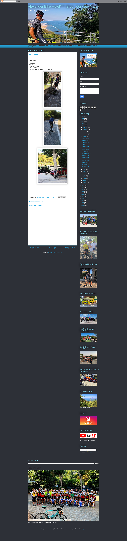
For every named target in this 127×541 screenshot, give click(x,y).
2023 (82, 123)
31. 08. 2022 (85, 138)
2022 (82, 125)
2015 (82, 198)
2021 (82, 185)
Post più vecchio (70, 248)
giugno (84, 171)
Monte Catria (85, 162)
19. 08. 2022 (85, 146)
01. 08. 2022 (85, 166)
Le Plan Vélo (85, 160)
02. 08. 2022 (85, 164)
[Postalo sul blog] (61, 197)
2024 (82, 121)
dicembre (85, 127)
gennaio (85, 182)
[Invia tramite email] (59, 197)
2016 (82, 196)
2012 (82, 205)
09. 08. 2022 (85, 155)
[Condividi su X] (62, 197)
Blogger (83, 529)
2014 (82, 200)
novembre (85, 129)
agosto (85, 136)
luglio (84, 169)
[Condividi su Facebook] (64, 197)
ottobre (85, 131)
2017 (82, 194)
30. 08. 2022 (85, 140)
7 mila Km (85, 144)
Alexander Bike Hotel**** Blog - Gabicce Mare (63, 6)
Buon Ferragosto (86, 153)
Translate (91, 452)
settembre (85, 134)
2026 (82, 116)
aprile (84, 176)
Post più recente (34, 248)
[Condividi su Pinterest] (65, 197)
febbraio (85, 180)
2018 (82, 192)
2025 (82, 119)
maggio (85, 173)
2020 (82, 187)
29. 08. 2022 (85, 142)
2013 (82, 203)
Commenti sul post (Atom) (55, 252)
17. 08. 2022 (85, 151)
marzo (84, 178)
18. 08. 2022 (85, 149)
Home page (52, 248)
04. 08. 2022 (85, 158)
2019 (82, 189)
